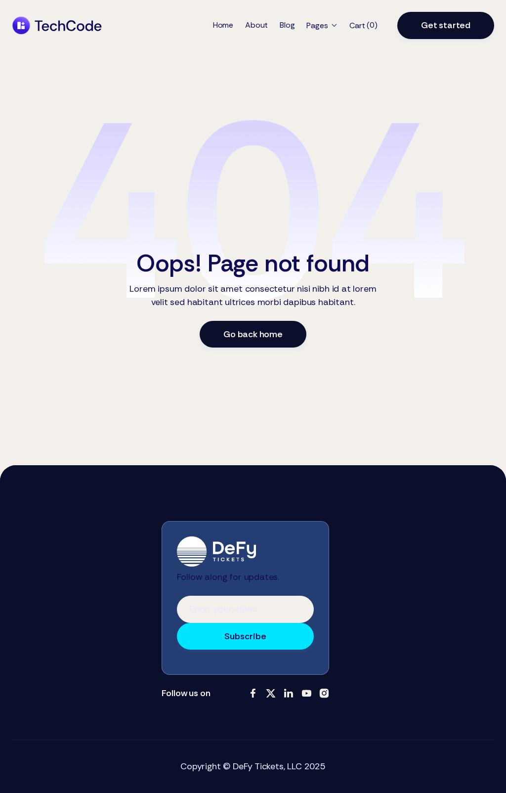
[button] (321, 25)
